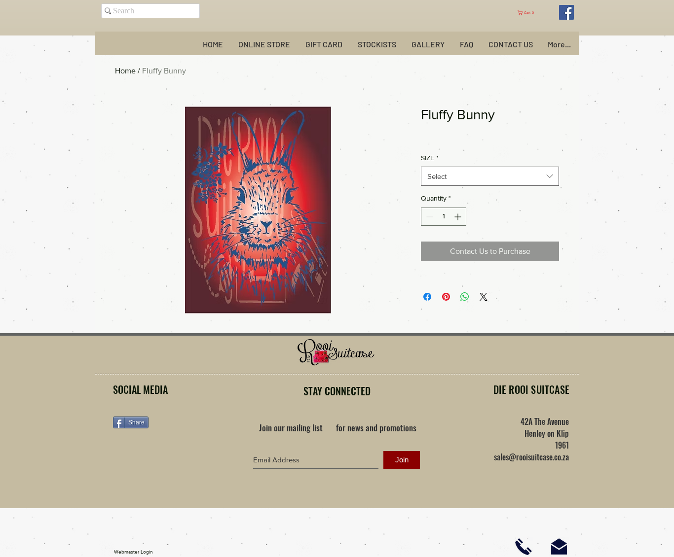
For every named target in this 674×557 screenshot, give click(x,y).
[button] (531, 12)
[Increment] (458, 216)
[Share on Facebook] (427, 297)
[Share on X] (483, 297)
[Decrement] (428, 216)
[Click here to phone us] (523, 547)
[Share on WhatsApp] (465, 297)
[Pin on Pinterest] (446, 297)
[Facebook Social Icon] (566, 12)
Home (125, 71)
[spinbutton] (443, 216)
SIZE (430, 158)
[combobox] (490, 176)
